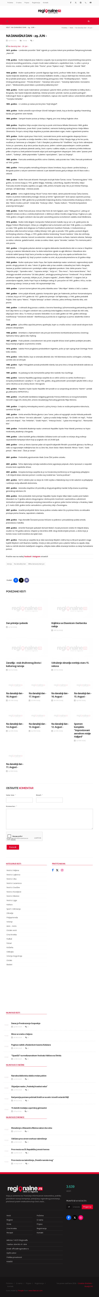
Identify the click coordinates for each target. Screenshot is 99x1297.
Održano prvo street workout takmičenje (29, 1138)
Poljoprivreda (12, 917)
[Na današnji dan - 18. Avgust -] (15, 685)
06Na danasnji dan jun (36, 564)
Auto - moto (12, 926)
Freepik (21, 1290)
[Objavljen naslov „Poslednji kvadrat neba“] (6, 1088)
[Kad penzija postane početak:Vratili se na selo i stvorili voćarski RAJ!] (6, 1099)
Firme (9, 1224)
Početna (10, 3)
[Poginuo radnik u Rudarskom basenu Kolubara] (6, 1046)
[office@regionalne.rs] (90, 2)
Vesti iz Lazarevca (14, 883)
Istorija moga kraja (14, 956)
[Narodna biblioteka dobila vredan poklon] (6, 1077)
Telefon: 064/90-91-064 (17, 1244)
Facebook (27, 556)
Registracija (36, 3)
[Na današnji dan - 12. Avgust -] (60, 715)
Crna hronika (12, 934)
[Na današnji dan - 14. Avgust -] (15, 715)
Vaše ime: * (11, 795)
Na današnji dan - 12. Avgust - (60, 725)
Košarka (10, 947)
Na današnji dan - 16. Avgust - (60, 695)
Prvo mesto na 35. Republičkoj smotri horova (30, 1149)
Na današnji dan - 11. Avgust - (14, 765)
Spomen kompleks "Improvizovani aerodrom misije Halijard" (82, 730)
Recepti (10, 1232)
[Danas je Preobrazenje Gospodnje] (6, 1025)
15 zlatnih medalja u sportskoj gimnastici (29, 1108)
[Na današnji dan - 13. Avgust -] (38, 715)
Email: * (39, 795)
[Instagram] (80, 2)
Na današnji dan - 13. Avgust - (37, 725)
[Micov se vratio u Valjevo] (6, 1036)
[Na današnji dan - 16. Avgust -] (60, 685)
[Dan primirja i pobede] (27, 608)
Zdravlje (10, 913)
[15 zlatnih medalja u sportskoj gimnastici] (6, 1109)
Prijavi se (87, 1207)
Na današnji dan (20, 564)
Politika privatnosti (14, 1257)
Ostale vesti (12, 930)
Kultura (9, 904)
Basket (9, 964)
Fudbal (9, 939)
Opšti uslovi (11, 1253)
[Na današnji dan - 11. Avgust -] (15, 756)
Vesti (71, 28)
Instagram (36, 556)
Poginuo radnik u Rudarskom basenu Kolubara (31, 1044)
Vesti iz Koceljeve (14, 891)
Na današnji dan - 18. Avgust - (14, 695)
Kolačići (10, 1261)
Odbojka (10, 951)
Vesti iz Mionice (13, 896)
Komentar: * (11, 806)
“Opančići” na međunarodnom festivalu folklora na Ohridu (36, 1055)
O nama (18, 3)
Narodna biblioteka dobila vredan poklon (28, 1075)
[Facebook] (70, 2)
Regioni (10, 1220)
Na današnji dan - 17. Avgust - (37, 695)
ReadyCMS (89, 1286)
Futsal (9, 943)
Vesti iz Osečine (13, 887)
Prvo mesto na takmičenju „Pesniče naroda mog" (32, 1160)
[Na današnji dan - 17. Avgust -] (38, 685)
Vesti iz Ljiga (12, 900)
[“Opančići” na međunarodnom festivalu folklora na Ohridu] (6, 1057)
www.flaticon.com (35, 1290)
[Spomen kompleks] (83, 715)
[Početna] (49, 10)
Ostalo (9, 960)
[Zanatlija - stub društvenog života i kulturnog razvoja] (27, 648)
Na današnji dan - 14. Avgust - (14, 725)
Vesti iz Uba (11, 879)
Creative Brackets (85, 1283)
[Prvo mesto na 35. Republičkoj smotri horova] (6, 1151)
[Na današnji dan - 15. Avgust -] (83, 685)
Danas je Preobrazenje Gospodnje (25, 1023)
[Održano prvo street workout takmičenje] (6, 1140)
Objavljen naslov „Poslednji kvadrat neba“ (29, 1086)
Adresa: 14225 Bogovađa (17, 1240)
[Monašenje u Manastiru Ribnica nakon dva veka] (6, 1129)
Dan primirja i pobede (17, 623)
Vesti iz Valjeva (13, 870)
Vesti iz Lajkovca (13, 874)
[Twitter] (75, 2)
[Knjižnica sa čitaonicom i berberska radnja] (72, 608)
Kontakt (45, 3)
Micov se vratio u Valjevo (21, 1034)
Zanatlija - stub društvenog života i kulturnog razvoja (23, 664)
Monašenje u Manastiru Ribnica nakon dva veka (31, 1128)
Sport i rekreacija (14, 909)
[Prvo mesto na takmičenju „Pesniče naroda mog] (6, 1162)
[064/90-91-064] (85, 2)
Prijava (27, 3)
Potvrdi (12, 847)
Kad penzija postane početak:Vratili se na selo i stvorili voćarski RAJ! (40, 1097)
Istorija (25, 40)
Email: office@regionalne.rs (18, 1248)
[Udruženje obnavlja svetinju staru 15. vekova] (72, 648)
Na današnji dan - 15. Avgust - (82, 695)
